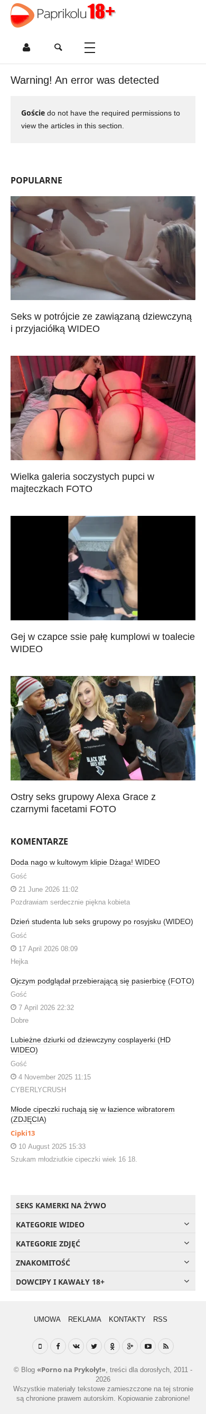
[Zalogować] (26, 48)
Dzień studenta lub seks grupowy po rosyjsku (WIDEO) (102, 921)
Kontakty (127, 1319)
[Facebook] (58, 1346)
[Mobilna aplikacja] (40, 1346)
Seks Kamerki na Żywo (61, 1205)
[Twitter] (94, 1346)
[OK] (112, 1346)
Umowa (47, 1319)
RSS (160, 1319)
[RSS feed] (166, 1346)
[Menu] (90, 48)
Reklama (84, 1319)
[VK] (76, 1346)
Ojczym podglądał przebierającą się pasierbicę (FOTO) (102, 981)
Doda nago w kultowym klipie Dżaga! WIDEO (85, 862)
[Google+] (130, 1346)
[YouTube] (148, 1346)
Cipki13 (23, 1133)
